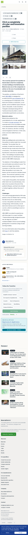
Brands (2, 453)
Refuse (7, 532)
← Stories (3, 7)
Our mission (4, 493)
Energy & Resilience (8, 307)
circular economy (14, 122)
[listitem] (5, 66)
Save (14, 34)
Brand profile (4, 478)
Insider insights (4, 468)
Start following (14, 311)
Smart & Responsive (15, 301)
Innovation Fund (5, 484)
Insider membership (5, 462)
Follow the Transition (8, 434)
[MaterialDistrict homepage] (5, 2)
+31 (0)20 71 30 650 (5, 507)
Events (2, 446)
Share (14, 38)
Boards (2, 466)
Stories (3, 444)
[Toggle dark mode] (22, 2)
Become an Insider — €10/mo (14, 329)
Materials (3, 441)
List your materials (5, 475)
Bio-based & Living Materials (11, 13)
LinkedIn (3, 522)
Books (2, 450)
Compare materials (5, 464)
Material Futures (8, 18)
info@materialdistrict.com (7, 505)
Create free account (6, 460)
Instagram (10, 522)
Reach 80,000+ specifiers (7, 480)
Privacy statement (14, 529)
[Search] (19, 2)
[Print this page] (10, 78)
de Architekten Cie (17, 98)
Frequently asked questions (7, 496)
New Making (17, 304)
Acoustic (5, 301)
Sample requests (5, 482)
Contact (3, 498)
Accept (20, 532)
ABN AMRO (8, 96)
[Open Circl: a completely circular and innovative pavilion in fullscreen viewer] (14, 54)
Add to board (14, 41)
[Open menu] (25, 2)
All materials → (5, 280)
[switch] (20, 13)
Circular (6, 16)
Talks (2, 448)
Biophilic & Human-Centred (9, 294)
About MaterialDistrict (6, 491)
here (6, 231)
